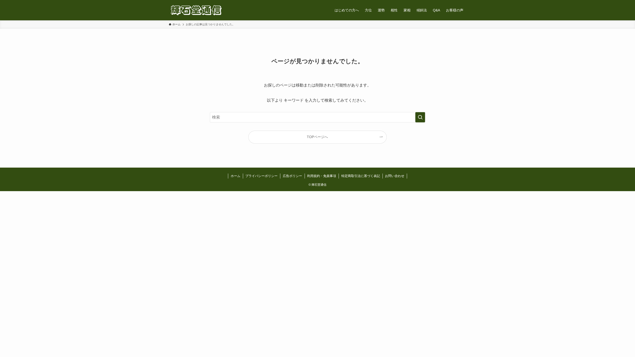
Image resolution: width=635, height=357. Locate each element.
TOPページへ (317, 137)
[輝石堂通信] (196, 10)
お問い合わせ (394, 176)
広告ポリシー (292, 176)
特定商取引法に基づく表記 (360, 176)
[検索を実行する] (420, 117)
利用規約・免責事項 (321, 176)
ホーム (235, 176)
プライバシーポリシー (261, 176)
